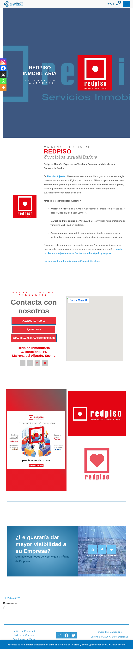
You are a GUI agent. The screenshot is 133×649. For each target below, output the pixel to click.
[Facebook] (3, 68)
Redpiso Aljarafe (56, 176)
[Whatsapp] (3, 81)
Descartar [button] (121, 644)
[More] (3, 87)
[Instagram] (3, 61)
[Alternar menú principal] (126, 4)
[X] (3, 74)
